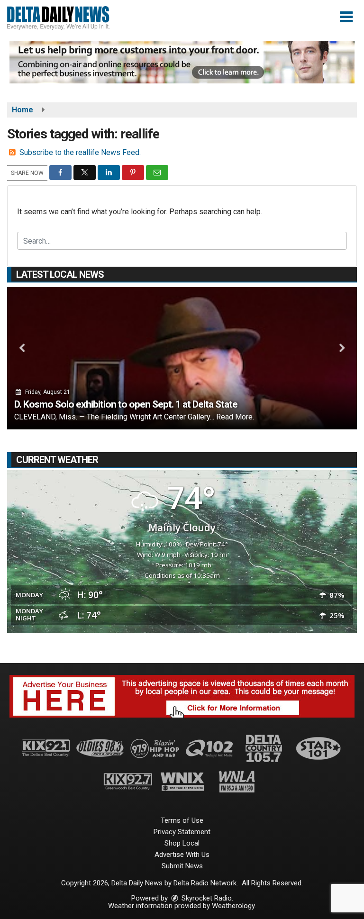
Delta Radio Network (205, 883)
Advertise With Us (182, 854)
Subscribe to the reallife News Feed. (80, 152)
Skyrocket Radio (206, 898)
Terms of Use (182, 820)
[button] (346, 17)
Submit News (182, 866)
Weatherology (233, 905)
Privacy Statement (182, 832)
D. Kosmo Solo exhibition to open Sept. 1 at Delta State (125, 404)
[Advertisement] (182, 62)
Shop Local (182, 843)
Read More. (235, 416)
